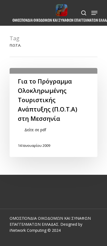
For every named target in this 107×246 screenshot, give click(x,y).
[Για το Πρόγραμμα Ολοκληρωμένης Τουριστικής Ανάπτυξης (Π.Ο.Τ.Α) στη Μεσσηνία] (53, 112)
